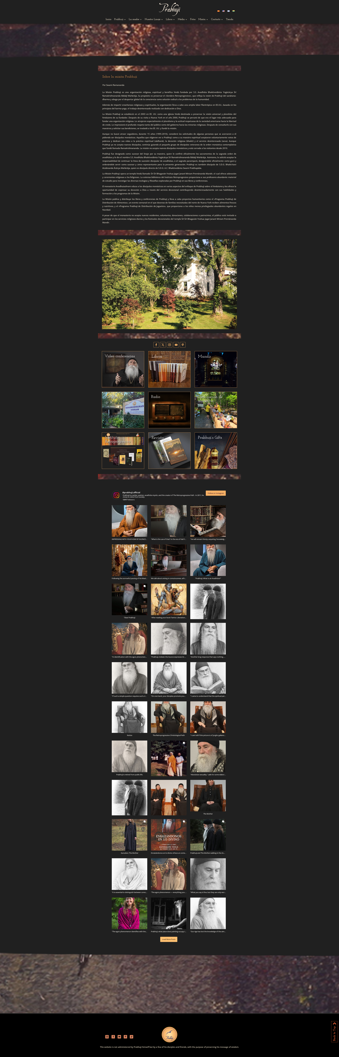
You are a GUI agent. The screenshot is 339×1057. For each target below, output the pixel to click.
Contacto (215, 20)
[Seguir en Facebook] (156, 345)
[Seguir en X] (163, 345)
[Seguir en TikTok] (131, 1036)
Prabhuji (118, 20)
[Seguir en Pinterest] (183, 345)
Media (181, 20)
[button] (129, 521)
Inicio (108, 20)
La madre (134, 20)
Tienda (229, 20)
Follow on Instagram (216, 493)
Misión (202, 20)
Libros (169, 20)
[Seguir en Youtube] (176, 345)
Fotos (192, 20)
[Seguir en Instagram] (169, 345)
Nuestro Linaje (152, 20)
